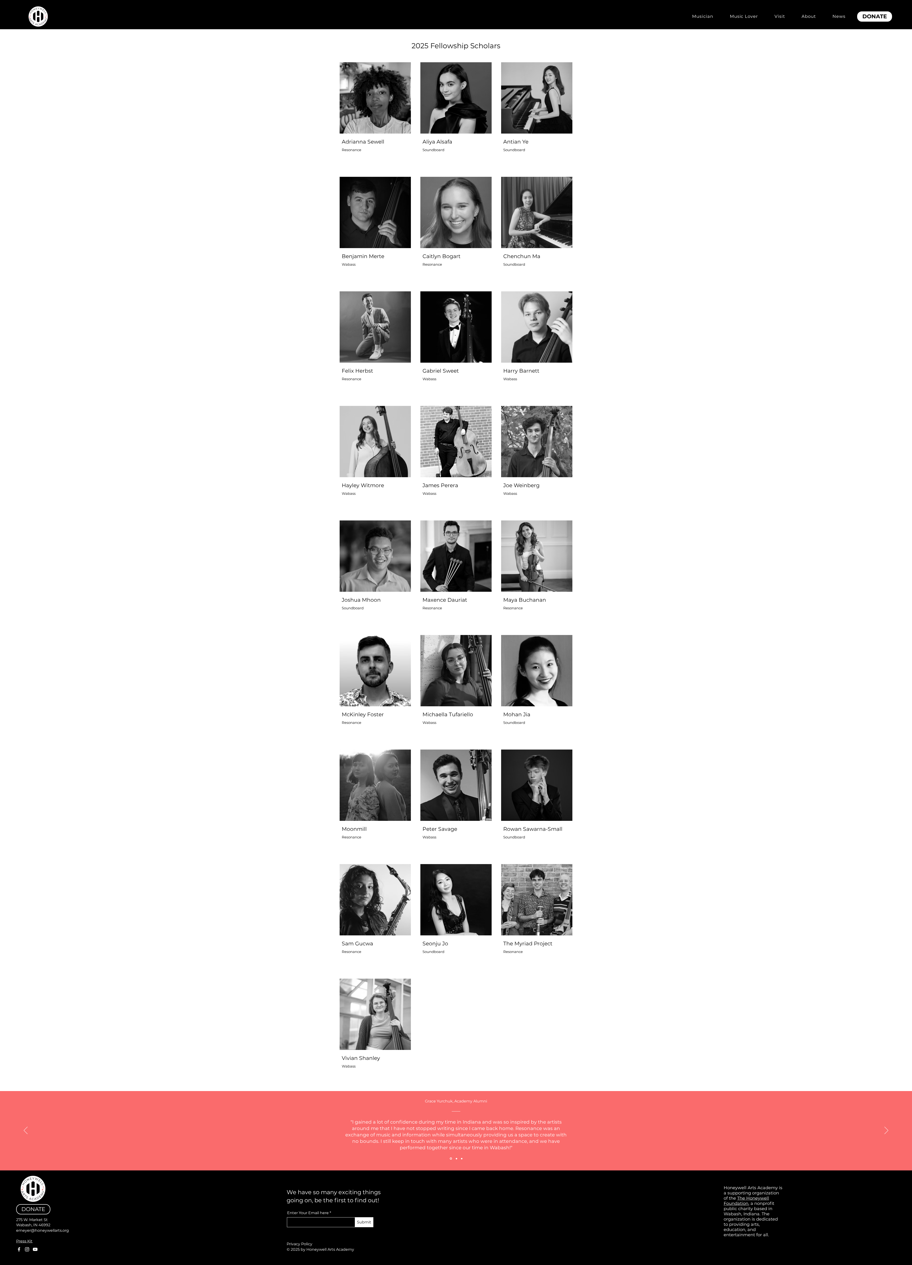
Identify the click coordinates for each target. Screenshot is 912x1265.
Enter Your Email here (308, 1213)
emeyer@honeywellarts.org (42, 1230)
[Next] (886, 1131)
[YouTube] (35, 1249)
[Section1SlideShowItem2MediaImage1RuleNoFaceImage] (456, 1159)
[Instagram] (27, 1249)
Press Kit (24, 1241)
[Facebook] (19, 1249)
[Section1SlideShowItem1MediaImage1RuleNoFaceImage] (450, 1158)
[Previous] (26, 1131)
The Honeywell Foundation (746, 1201)
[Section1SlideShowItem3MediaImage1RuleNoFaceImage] (461, 1158)
